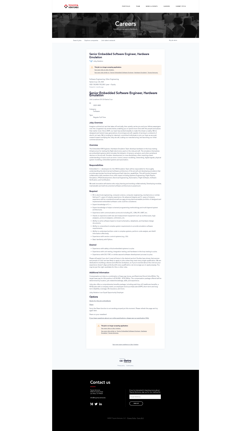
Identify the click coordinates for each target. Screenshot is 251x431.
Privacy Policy (131, 418)
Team (138, 6)
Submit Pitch (181, 6)
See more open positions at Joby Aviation (125, 344)
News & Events (152, 6)
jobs (77, 40)
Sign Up (136, 403)
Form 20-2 (140, 418)
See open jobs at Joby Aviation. (104, 70)
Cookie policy (129, 365)
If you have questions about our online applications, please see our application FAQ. (119, 318)
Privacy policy (121, 365)
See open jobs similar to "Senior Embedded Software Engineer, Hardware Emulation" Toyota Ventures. (126, 72)
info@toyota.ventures (97, 398)
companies (91, 40)
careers (167, 6)
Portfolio (126, 6)
